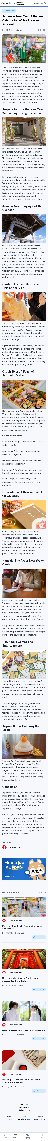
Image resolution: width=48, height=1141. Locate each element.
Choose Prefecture (21, 3)
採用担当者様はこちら (24, 1110)
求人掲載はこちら (38, 3)
